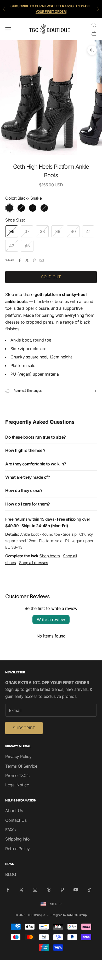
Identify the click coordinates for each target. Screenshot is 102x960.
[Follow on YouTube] (75, 889)
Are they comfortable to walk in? (35, 463)
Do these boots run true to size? (35, 437)
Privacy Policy (18, 756)
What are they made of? (27, 477)
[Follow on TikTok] (89, 889)
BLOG (10, 874)
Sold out (51, 276)
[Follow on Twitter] (21, 889)
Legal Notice (17, 784)
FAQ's (10, 829)
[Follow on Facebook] (7, 889)
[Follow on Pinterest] (62, 889)
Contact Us (15, 820)
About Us (14, 810)
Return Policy (17, 848)
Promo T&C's (17, 775)
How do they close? (23, 490)
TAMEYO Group (77, 915)
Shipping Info (17, 839)
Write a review (51, 619)
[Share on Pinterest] (34, 260)
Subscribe (24, 727)
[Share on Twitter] (27, 260)
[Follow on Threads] (48, 889)
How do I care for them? (27, 504)
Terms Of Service (21, 766)
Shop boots (49, 555)
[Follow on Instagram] (35, 889)
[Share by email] (41, 260)
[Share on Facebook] (20, 260)
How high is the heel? (25, 450)
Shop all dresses (33, 562)
